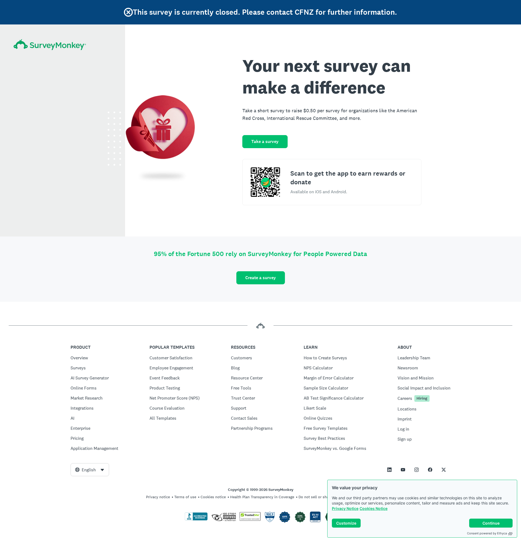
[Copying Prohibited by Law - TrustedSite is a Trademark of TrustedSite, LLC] (250, 519)
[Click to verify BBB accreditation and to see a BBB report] (196, 519)
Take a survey (265, 141)
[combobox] (90, 469)
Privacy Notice (345, 508)
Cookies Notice (373, 508)
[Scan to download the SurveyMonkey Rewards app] (265, 182)
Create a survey (260, 278)
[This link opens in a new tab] (389, 469)
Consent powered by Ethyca (487, 533)
